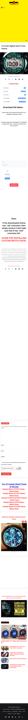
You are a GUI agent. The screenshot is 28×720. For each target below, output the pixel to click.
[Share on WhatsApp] (12, 79)
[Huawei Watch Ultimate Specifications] (5, 660)
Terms (24, 711)
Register (18, 713)
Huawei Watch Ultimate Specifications (18, 658)
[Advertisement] (14, 24)
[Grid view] (3, 165)
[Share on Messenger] (15, 79)
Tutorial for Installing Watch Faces (18, 709)
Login (14, 713)
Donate (8, 709)
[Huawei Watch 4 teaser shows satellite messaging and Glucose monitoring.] (5, 654)
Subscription (15, 711)
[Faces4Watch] (14, 3)
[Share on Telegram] (9, 79)
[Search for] (26, 40)
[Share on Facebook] (5, 79)
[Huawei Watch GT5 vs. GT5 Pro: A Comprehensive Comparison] (5, 648)
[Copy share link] (19, 79)
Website (3, 456)
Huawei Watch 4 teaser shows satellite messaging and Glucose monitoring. (17, 654)
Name (2, 445)
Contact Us (10, 713)
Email (2, 450)
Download (7, 178)
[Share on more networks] (22, 79)
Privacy (20, 711)
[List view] (6, 165)
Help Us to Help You (7, 711)
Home (4, 709)
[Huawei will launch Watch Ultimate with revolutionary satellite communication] (5, 666)
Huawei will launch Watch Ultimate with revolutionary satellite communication (17, 666)
